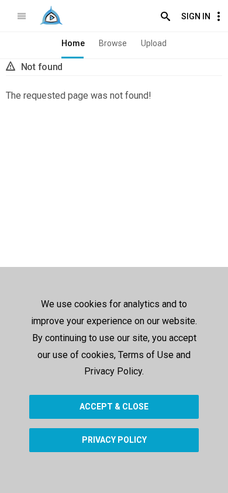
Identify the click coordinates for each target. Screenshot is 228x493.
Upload (154, 43)
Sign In (195, 16)
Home (73, 43)
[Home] (51, 15)
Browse (113, 43)
